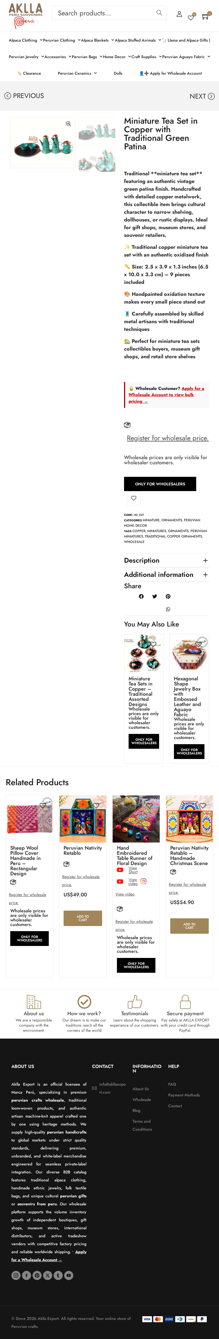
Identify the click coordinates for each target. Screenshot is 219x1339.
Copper (138, 531)
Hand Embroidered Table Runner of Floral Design (135, 855)
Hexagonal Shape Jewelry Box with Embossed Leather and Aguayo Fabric (187, 696)
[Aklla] (26, 10)
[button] (14, 173)
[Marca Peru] (24, 23)
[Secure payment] (185, 1002)
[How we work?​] (84, 1002)
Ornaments (171, 520)
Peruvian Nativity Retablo (83, 850)
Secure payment (185, 1013)
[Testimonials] (135, 1002)
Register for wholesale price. (168, 438)
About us (34, 1013)
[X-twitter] (47, 1275)
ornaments (178, 531)
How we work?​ (84, 1013)
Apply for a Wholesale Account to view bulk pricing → (166, 394)
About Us (22, 1066)
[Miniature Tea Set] (43, 142)
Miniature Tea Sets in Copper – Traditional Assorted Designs (141, 691)
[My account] (179, 14)
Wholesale (134, 541)
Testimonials (134, 1013)
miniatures (156, 531)
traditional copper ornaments (173, 536)
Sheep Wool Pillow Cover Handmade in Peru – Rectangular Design (25, 860)
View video (125, 894)
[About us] (34, 1002)
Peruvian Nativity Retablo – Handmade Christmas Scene (189, 855)
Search (159, 13)
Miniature (151, 520)
